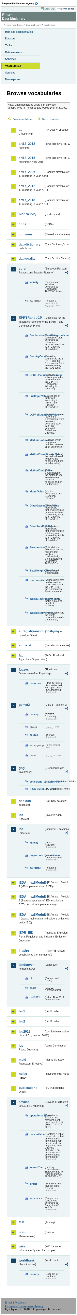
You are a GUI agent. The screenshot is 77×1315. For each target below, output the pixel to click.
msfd (22, 1059)
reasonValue (37, 1134)
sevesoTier (36, 1167)
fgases (24, 669)
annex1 (34, 842)
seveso (24, 1102)
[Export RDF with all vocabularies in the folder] (66, 273)
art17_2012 (27, 186)
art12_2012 (27, 143)
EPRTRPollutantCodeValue (37, 375)
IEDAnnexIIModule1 (31, 882)
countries (35, 683)
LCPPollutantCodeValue (37, 414)
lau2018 (24, 1031)
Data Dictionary (33, 25)
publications (28, 1087)
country (34, 1274)
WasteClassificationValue (37, 598)
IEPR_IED (26, 932)
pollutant (35, 867)
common (25, 234)
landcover (26, 964)
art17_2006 (27, 172)
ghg (22, 768)
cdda (22, 224)
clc (31, 978)
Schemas (10, 58)
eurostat (25, 645)
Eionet (20, 25)
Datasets (10, 38)
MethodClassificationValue (37, 454)
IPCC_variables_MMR (37, 788)
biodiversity (27, 214)
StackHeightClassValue (37, 570)
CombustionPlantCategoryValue (37, 335)
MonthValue (37, 491)
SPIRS (34, 1183)
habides (25, 801)
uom (22, 1232)
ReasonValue (37, 547)
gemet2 (24, 704)
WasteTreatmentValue (37, 612)
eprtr (22, 268)
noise (23, 1073)
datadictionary (29, 244)
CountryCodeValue (37, 356)
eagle (33, 987)
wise (22, 1246)
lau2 (22, 1021)
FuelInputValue (37, 396)
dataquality (27, 258)
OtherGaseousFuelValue (37, 505)
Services (10, 72)
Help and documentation (19, 31)
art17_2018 (27, 200)
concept (34, 714)
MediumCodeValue (37, 440)
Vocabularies (13, 65)
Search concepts (50, 119)
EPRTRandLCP (30, 317)
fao (21, 655)
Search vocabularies (23, 119)
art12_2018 (27, 158)
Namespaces (12, 79)
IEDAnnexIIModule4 (31, 914)
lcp (21, 1045)
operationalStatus (37, 1115)
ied (21, 829)
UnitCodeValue (37, 580)
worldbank (27, 1260)
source (34, 734)
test (21, 1222)
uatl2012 (35, 997)
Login (47, 9)
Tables (9, 45)
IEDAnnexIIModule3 (31, 896)
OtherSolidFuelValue (37, 526)
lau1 (22, 1011)
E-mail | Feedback (15, 1302)
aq (21, 129)
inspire (24, 950)
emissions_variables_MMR (37, 781)
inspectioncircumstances (37, 855)
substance (36, 1198)
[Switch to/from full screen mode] (54, 9)
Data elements (13, 52)
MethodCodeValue (37, 470)
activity (34, 282)
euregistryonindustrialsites (31, 631)
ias (21, 815)
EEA (21, 3)
